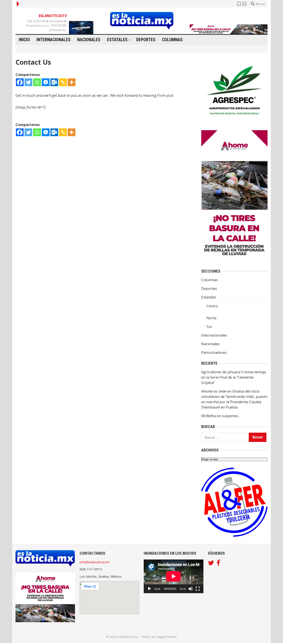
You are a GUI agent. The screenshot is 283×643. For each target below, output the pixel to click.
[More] (71, 82)
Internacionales (53, 39)
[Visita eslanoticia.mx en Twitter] (211, 564)
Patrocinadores (214, 352)
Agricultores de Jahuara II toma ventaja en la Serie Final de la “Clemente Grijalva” (233, 377)
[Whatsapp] (37, 82)
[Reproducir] (149, 589)
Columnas (172, 39)
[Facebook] (20, 82)
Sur (209, 326)
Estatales (117, 39)
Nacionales (88, 39)
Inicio (24, 39)
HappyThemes (166, 637)
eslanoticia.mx (128, 637)
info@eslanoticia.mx (94, 562)
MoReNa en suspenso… (220, 415)
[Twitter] (28, 82)
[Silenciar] (190, 589)
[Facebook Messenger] (46, 82)
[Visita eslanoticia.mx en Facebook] (218, 564)
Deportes (145, 39)
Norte (211, 318)
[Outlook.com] (54, 82)
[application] (173, 576)
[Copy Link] (63, 82)
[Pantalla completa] (197, 589)
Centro (212, 306)
